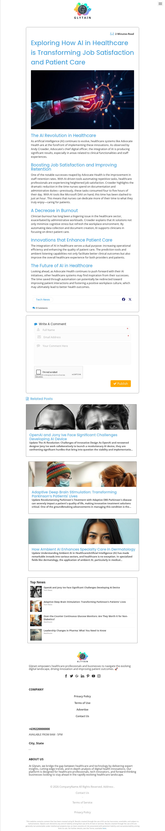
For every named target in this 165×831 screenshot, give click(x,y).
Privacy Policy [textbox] (82, 696)
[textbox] (82, 667)
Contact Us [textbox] (82, 716)
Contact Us (82, 793)
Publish (122, 384)
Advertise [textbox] (82, 709)
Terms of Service (82, 802)
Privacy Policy (82, 812)
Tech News (43, 299)
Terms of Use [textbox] (82, 703)
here (104, 828)
